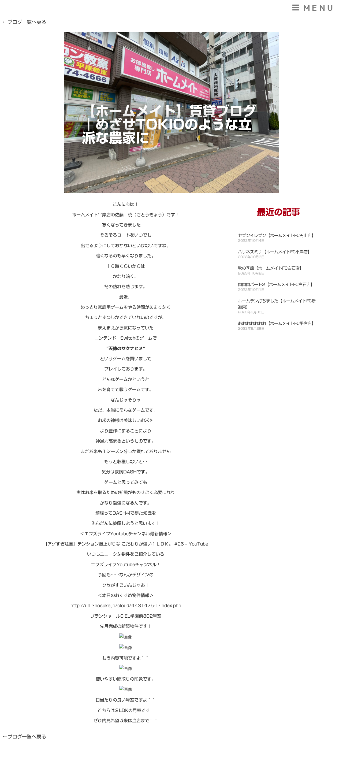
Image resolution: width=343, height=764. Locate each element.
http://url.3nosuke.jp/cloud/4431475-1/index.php (125, 605)
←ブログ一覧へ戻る (24, 22)
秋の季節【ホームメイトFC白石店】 (271, 268)
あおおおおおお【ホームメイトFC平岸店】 (277, 323)
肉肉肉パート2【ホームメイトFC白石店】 (276, 285)
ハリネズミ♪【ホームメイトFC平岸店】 (275, 252)
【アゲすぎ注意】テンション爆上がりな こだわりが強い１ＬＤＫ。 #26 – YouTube (125, 544)
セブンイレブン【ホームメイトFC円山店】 (277, 235)
